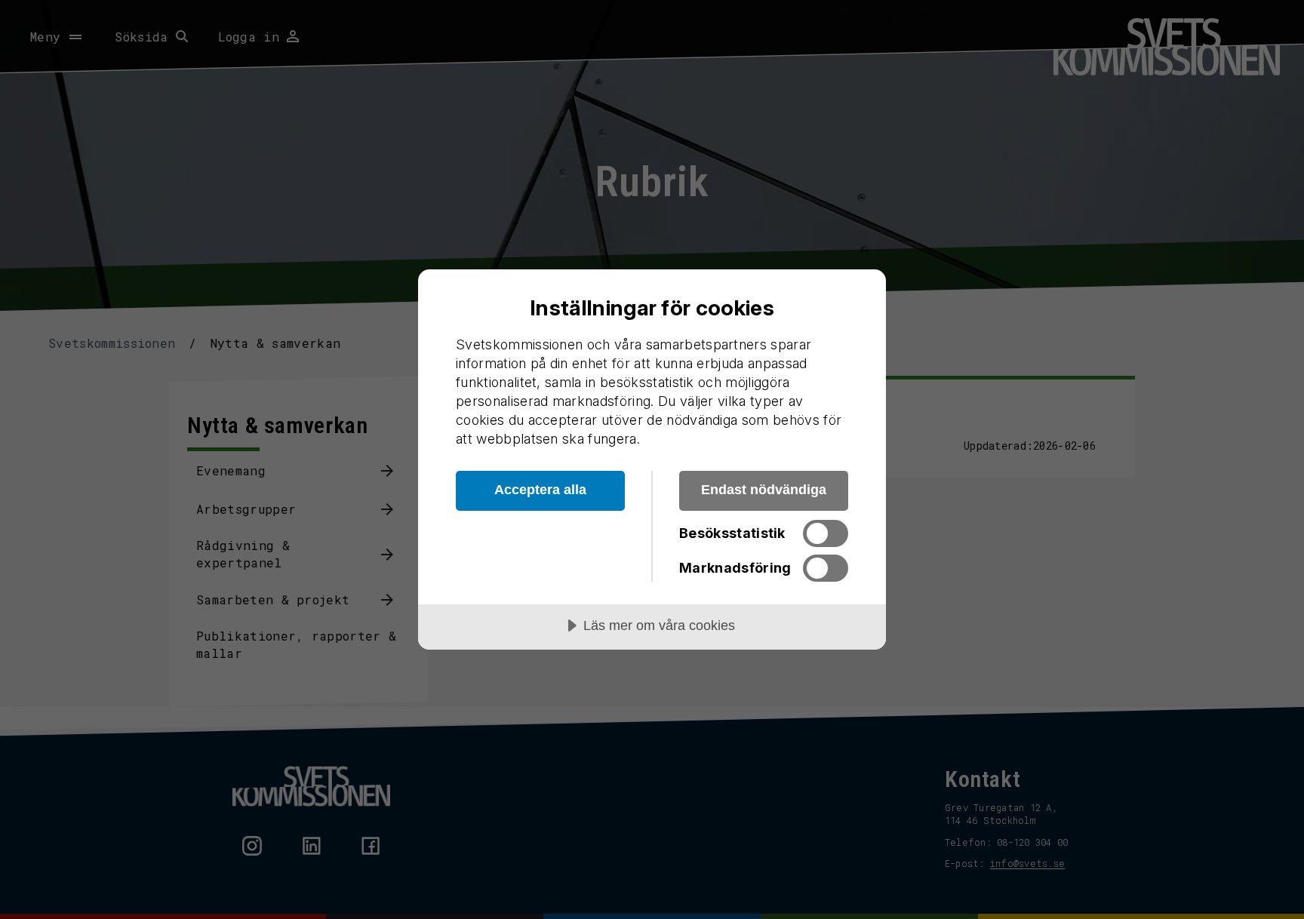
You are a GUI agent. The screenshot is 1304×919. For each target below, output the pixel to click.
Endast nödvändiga (763, 489)
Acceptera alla (540, 489)
